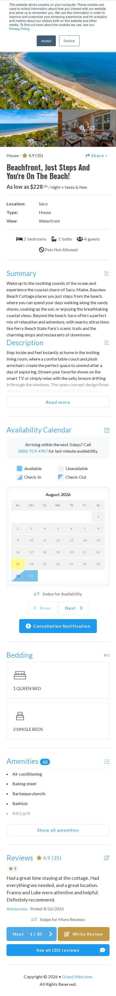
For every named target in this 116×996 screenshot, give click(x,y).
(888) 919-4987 (33, 450)
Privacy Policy (19, 29)
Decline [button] (69, 40)
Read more (58, 402)
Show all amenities (58, 830)
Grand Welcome (77, 976)
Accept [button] (46, 40)
